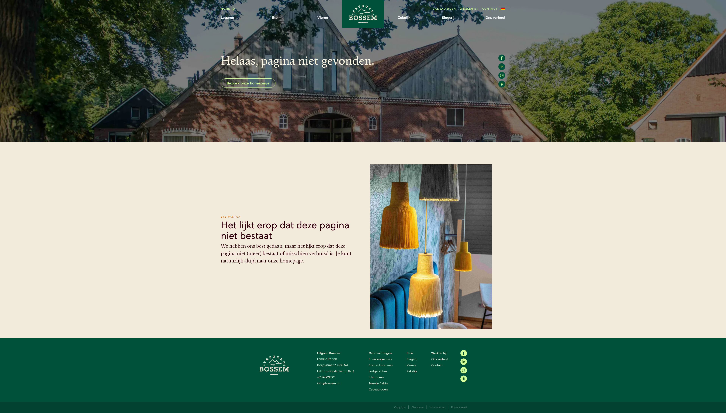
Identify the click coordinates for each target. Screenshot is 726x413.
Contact (490, 8)
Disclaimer (417, 407)
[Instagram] (463, 370)
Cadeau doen (444, 8)
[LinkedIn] (463, 361)
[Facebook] (463, 353)
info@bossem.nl (328, 383)
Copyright (400, 407)
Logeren (227, 17)
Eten (275, 17)
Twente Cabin (378, 383)
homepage (291, 261)
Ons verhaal (495, 17)
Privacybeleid (459, 407)
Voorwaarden (437, 407)
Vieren (322, 17)
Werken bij (469, 8)
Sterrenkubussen (381, 365)
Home (225, 8)
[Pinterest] (463, 379)
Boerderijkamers (380, 359)
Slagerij (448, 17)
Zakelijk (404, 17)
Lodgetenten (378, 371)
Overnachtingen (380, 353)
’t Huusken (376, 377)
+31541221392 (326, 377)
